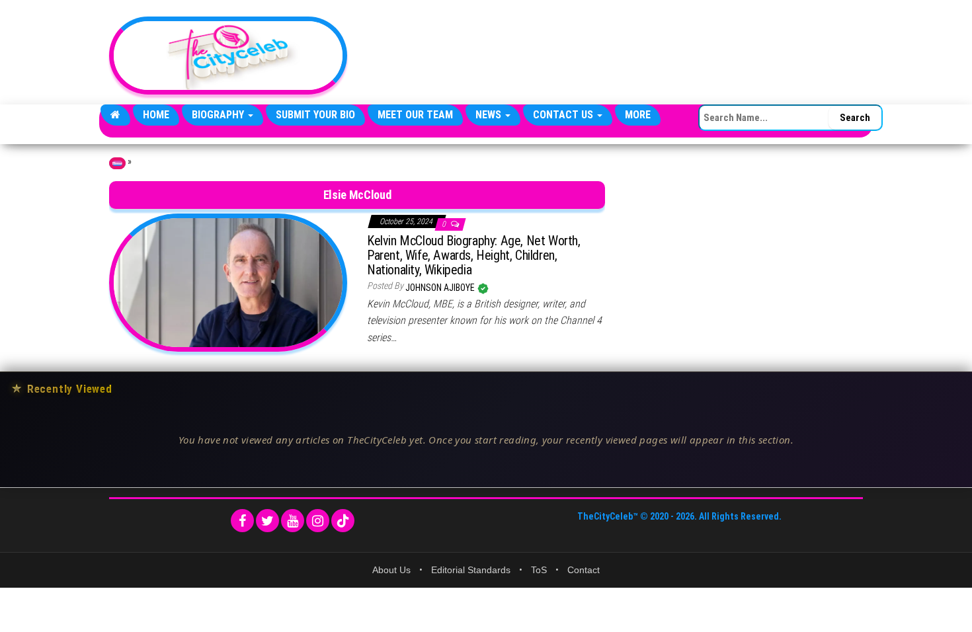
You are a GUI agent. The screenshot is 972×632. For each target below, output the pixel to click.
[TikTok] (342, 520)
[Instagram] (317, 520)
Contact (583, 570)
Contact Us (564, 114)
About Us (391, 570)
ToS (539, 570)
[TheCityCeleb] (115, 115)
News (489, 114)
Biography (219, 114)
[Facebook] (242, 520)
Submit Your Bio (315, 114)
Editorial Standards (470, 570)
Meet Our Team (415, 114)
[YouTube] (292, 520)
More (638, 114)
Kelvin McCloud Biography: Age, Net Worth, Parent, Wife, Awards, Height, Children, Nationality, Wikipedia (474, 255)
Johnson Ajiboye (441, 287)
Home (156, 114)
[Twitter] (267, 520)
